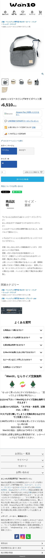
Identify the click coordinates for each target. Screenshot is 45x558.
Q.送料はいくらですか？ (12, 367)
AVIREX (4, 490)
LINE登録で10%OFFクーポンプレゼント (23, 121)
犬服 (29, 492)
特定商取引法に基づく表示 (11, 548)
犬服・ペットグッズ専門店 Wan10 (13, 22)
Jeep (10, 490)
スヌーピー (28, 485)
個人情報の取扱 (7, 553)
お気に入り (23, 14)
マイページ (32, 14)
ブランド (29, 298)
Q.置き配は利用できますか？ (14, 345)
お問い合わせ (22, 472)
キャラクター (23, 487)
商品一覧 (14, 14)
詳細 (33, 127)
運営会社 (4, 543)
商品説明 (10, 203)
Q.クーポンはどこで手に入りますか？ (17, 360)
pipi (35, 298)
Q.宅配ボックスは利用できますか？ (16, 337)
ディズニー (8, 487)
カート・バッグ (31, 22)
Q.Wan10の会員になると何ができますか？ (19, 352)
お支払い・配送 (22, 453)
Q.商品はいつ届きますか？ (13, 330)
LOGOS (38, 487)
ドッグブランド (23, 490)
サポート (22, 466)
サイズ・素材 (31, 203)
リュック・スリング (9, 24)
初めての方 (5, 14)
